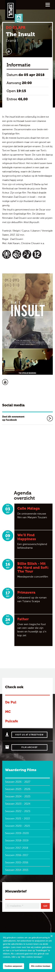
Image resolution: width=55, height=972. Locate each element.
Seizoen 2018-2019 (16, 840)
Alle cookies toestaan (40, 966)
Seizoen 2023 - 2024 (17, 803)
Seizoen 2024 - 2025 (17, 796)
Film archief (29, 747)
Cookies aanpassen (13, 966)
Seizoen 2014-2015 (16, 869)
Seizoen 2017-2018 (16, 847)
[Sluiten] (51, 935)
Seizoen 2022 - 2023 (17, 811)
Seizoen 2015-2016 (16, 862)
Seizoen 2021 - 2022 (17, 818)
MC (8, 711)
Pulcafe (11, 721)
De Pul (10, 702)
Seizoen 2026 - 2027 (17, 781)
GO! (45, 906)
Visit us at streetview (29, 735)
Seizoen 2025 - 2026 (17, 789)
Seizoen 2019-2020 (17, 833)
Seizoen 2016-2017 (16, 855)
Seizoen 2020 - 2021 (17, 825)
